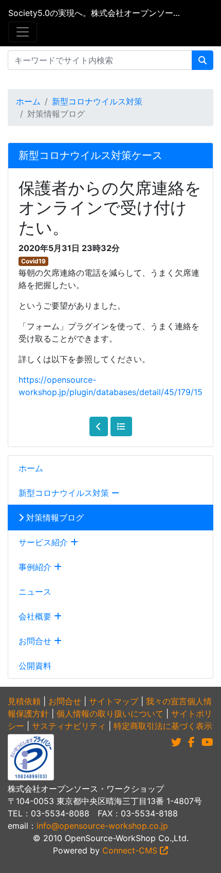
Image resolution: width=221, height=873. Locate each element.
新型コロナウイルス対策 (97, 101)
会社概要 (36, 616)
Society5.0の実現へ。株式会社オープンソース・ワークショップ (94, 13)
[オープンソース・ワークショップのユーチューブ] (207, 742)
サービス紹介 (44, 542)
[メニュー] (22, 32)
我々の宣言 (166, 701)
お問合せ (36, 641)
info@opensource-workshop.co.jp (102, 826)
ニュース (35, 591)
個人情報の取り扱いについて (110, 713)
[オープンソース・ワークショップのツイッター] (176, 742)
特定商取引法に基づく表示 (163, 726)
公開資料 (35, 666)
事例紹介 (36, 567)
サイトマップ (113, 701)
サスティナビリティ (69, 726)
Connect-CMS (131, 850)
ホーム (28, 101)
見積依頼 (24, 701)
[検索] (202, 60)
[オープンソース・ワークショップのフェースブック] (191, 742)
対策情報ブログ (54, 517)
